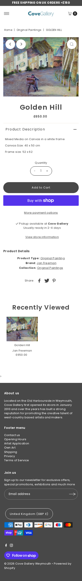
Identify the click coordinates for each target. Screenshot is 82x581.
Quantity (41, 163)
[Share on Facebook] (39, 280)
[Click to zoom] (72, 44)
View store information (42, 237)
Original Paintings (29, 30)
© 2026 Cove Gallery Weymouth (27, 563)
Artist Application (16, 443)
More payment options (41, 213)
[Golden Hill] (22, 329)
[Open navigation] (6, 13)
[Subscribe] (72, 494)
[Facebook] (6, 546)
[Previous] (10, 44)
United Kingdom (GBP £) (29, 514)
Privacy (9, 456)
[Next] (21, 44)
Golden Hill (22, 345)
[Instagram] (11, 546)
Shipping (10, 452)
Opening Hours (15, 439)
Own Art (10, 447)
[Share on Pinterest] (54, 280)
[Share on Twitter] (47, 280)
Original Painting (52, 258)
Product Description (25, 129)
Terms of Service (16, 460)
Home (8, 30)
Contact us (12, 435)
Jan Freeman (46, 263)
